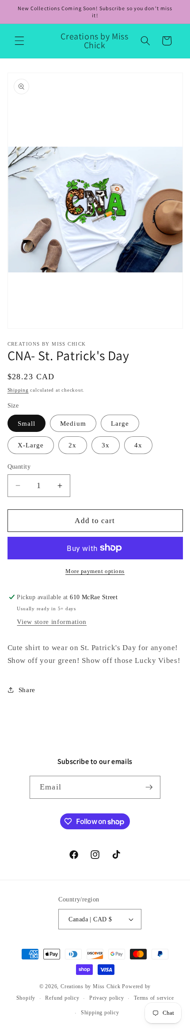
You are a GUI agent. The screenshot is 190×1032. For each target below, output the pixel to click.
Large (120, 423)
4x (138, 445)
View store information (52, 621)
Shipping (18, 390)
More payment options (95, 571)
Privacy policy (106, 998)
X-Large (31, 445)
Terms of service (154, 998)
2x (72, 445)
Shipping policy (100, 1012)
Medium (73, 423)
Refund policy (62, 998)
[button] (19, 40)
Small (27, 423)
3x (106, 445)
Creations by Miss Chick (91, 986)
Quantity (19, 466)
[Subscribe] (149, 787)
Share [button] (27, 689)
